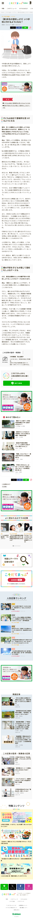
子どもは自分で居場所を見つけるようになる (17, 103)
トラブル (13, 16)
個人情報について (23, 907)
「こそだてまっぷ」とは (11, 905)
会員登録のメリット (23, 905)
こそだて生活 (6, 16)
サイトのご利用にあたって (11, 907)
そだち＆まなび (23, 8)
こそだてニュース (11, 8)
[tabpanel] (16, 532)
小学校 (4, 486)
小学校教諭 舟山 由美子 (16, 356)
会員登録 (16, 580)
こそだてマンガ (20, 901)
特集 (3, 8)
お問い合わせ (16, 910)
